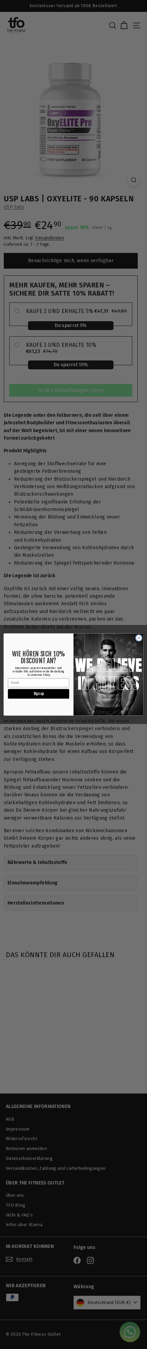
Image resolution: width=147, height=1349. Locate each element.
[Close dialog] (139, 638)
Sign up (39, 694)
